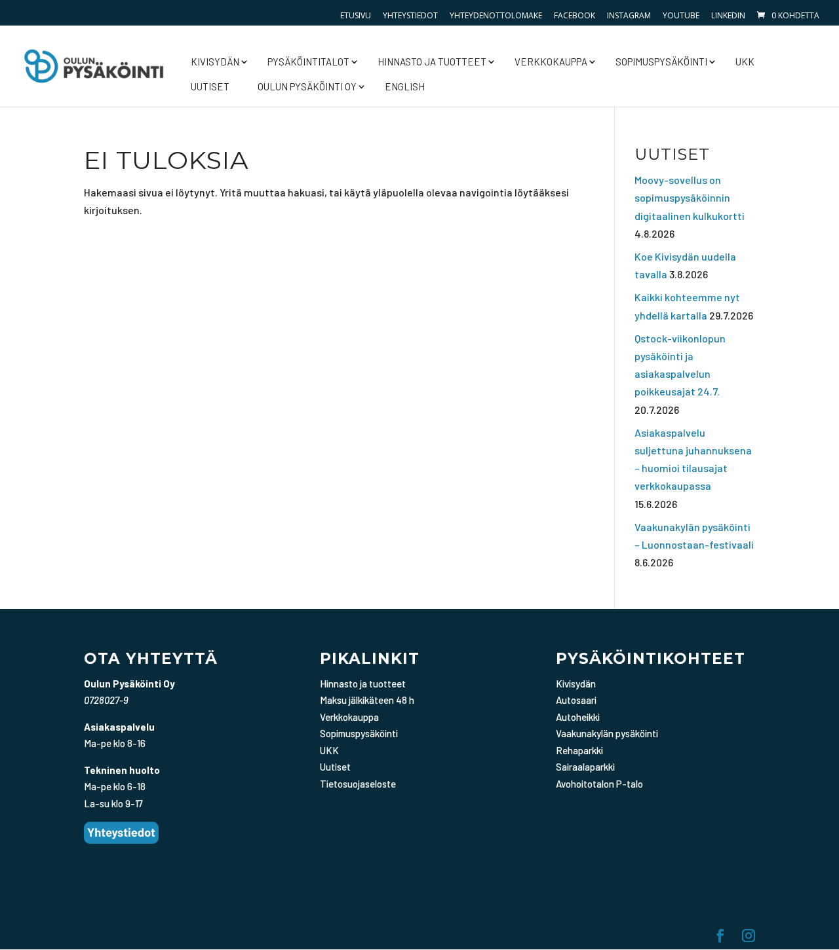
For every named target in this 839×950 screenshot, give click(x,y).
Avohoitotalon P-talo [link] (599, 784)
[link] (787, 15)
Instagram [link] (629, 15)
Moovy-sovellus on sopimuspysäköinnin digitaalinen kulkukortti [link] (689, 197)
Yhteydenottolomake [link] (496, 15)
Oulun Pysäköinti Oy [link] (307, 86)
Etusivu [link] (355, 15)
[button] (720, 936)
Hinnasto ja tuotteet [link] (432, 61)
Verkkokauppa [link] (551, 61)
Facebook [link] (574, 15)
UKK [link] (744, 61)
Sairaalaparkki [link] (585, 767)
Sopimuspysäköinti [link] (661, 61)
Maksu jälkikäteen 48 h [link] (367, 700)
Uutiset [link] (210, 86)
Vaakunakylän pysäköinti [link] (607, 733)
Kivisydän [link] (215, 61)
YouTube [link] (681, 15)
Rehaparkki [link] (579, 750)
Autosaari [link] (576, 700)
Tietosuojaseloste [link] (358, 784)
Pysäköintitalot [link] (308, 61)
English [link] (405, 86)
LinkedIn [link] (728, 15)
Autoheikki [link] (578, 717)
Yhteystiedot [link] (410, 15)
